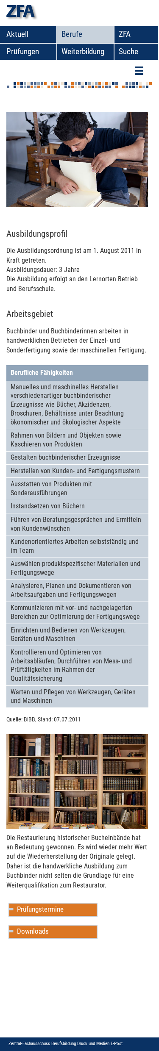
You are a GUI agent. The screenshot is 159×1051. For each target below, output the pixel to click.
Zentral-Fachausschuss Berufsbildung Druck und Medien (59, 1043)
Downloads (33, 931)
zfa (20, 13)
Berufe (71, 34)
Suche (128, 51)
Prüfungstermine (40, 909)
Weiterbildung (82, 51)
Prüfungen (22, 51)
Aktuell (17, 34)
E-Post (117, 1043)
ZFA (125, 34)
